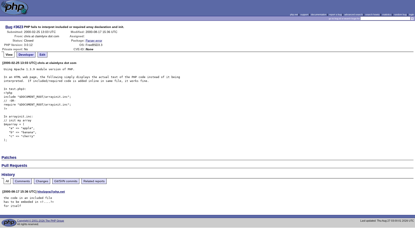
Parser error (94, 40)
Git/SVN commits (65, 181)
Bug (8, 27)
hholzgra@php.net (51, 191)
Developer (26, 54)
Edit (42, 54)
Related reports (94, 181)
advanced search (353, 14)
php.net (294, 14)
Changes (42, 181)
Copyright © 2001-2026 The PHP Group (40, 220)
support (304, 14)
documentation (318, 14)
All (7, 181)
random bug (400, 14)
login (411, 14)
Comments (22, 181)
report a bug (335, 14)
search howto (372, 14)
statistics (386, 14)
